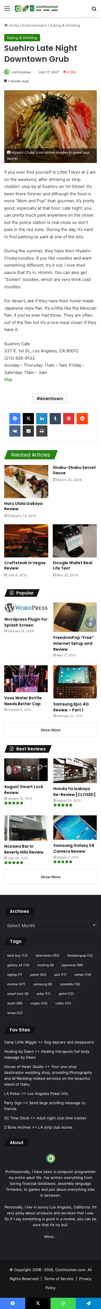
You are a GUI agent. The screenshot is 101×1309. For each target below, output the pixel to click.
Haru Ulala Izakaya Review (23, 506)
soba (43, 994)
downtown (51, 398)
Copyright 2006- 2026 (33, 1269)
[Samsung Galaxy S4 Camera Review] (75, 827)
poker (38, 974)
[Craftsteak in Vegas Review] (26, 540)
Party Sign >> (16, 1103)
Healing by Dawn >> (22, 1051)
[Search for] (94, 10)
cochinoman (21, 72)
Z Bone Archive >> (20, 1127)
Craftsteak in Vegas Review (25, 565)
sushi (14, 1003)
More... (50, 1236)
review (16, 984)
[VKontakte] (14, 431)
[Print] (41, 431)
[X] (28, 418)
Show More (51, 730)
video (63, 1003)
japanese (72, 965)
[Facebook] (14, 418)
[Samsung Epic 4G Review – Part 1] (75, 681)
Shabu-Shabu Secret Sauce (74, 470)
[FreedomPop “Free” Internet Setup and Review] (75, 617)
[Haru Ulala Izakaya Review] (26, 481)
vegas (38, 1003)
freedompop (80, 955)
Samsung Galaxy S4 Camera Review (73, 848)
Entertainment (34, 25)
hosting (45, 965)
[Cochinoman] (36, 8)
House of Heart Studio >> (27, 1066)
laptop (14, 974)
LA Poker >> (15, 1093)
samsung (42, 984)
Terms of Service (59, 1278)
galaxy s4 (18, 965)
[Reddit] (82, 418)
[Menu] (7, 10)
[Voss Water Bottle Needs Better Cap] (26, 678)
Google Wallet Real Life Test (72, 565)
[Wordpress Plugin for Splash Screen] (26, 608)
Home (13, 25)
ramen (82, 974)
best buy (17, 955)
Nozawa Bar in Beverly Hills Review (23, 849)
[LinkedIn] (41, 418)
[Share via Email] (28, 431)
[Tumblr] (55, 418)
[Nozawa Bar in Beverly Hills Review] (26, 828)
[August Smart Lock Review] (26, 769)
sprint (66, 994)
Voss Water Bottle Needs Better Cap (23, 701)
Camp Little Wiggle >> (23, 1042)
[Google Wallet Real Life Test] (75, 540)
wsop (15, 1013)
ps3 (60, 974)
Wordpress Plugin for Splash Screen (25, 622)
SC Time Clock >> (19, 1118)
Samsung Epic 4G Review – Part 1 (71, 707)
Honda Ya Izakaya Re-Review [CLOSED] (74, 791)
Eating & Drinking (65, 25)
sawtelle (70, 984)
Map (8, 379)
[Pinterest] (68, 418)
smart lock (18, 994)
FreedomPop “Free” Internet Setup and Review (73, 643)
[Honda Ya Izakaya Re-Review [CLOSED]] (75, 770)
